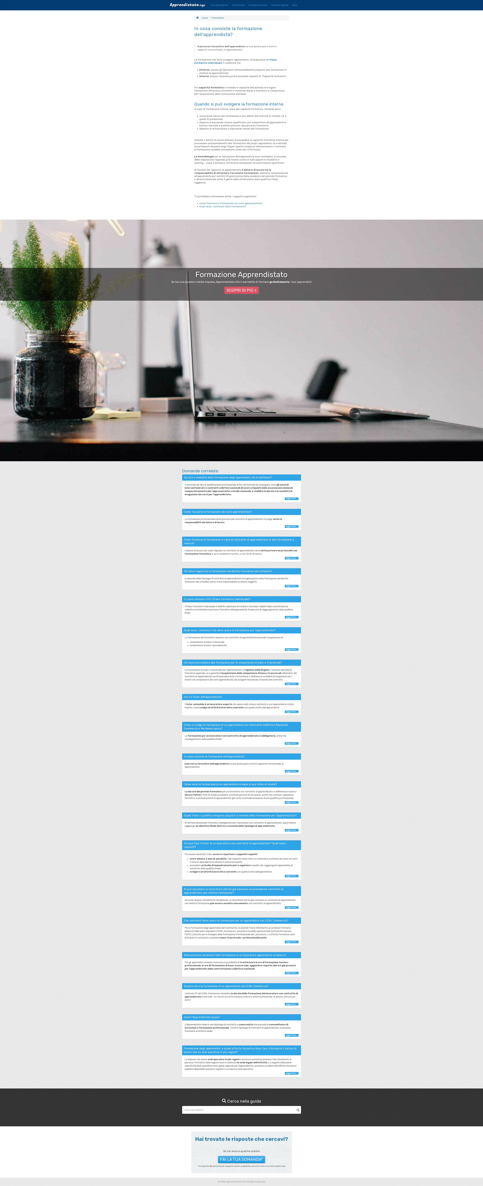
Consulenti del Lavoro (258, 5)
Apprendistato (187, 5)
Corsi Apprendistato (219, 5)
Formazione (217, 17)
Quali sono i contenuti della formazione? (222, 206)
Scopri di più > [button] (241, 290)
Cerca (294, 5)
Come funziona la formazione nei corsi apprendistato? (231, 203)
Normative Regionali (279, 5)
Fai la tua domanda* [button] (241, 1159)
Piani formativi (238, 5)
